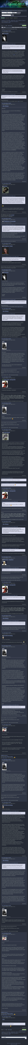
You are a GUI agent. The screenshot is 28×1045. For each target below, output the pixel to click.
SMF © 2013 (13, 1043)
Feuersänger (15, 21)
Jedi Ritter (8, 756)
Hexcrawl (12, 214)
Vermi (14, 54)
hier (18, 101)
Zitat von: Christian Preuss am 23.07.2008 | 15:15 (10, 501)
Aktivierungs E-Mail (5, 11)
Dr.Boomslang (8, 635)
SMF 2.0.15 (9, 1043)
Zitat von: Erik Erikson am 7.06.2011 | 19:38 (8, 94)
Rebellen (11, 756)
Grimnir (6, 33)
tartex (5, 186)
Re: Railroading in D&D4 (6, 30)
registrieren (16, 10)
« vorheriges (21, 24)
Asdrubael (7, 432)
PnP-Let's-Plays (11, 215)
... (4, 25)
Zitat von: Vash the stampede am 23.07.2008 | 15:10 (10, 548)
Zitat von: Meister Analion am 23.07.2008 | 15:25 (9, 595)
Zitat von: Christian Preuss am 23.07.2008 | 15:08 (10, 526)
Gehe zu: (25, 1036)
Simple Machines (18, 1043)
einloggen (10, 10)
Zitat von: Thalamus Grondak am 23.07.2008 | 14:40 (10, 256)
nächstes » (25, 24)
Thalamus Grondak (9, 221)
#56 (16, 51)
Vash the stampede (9, 379)
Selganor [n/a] (11, 21)
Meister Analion (8, 559)
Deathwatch (4, 755)
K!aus (5, 727)
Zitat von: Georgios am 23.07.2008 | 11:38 (8, 44)
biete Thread (5, 757)
